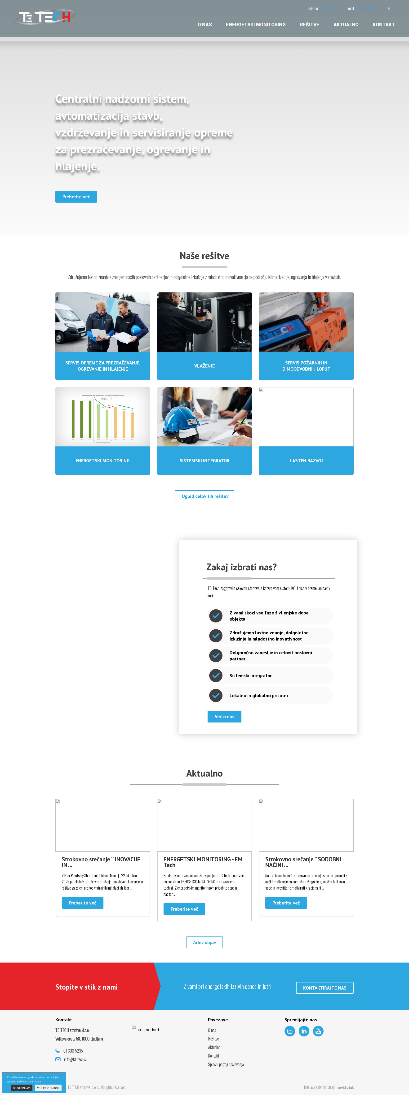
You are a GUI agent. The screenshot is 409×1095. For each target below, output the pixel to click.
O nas (205, 24)
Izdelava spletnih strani (320, 1087)
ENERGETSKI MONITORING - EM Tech (203, 862)
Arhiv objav (204, 942)
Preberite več (76, 197)
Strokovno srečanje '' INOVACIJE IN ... (101, 862)
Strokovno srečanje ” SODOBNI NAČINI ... (303, 862)
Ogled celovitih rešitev (205, 496)
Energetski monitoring (256, 24)
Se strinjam (21, 1088)
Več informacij (48, 1088)
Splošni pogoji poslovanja (226, 1064)
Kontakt (384, 24)
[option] (204, 118)
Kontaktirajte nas (325, 988)
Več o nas (224, 716)
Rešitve (309, 24)
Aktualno (346, 24)
